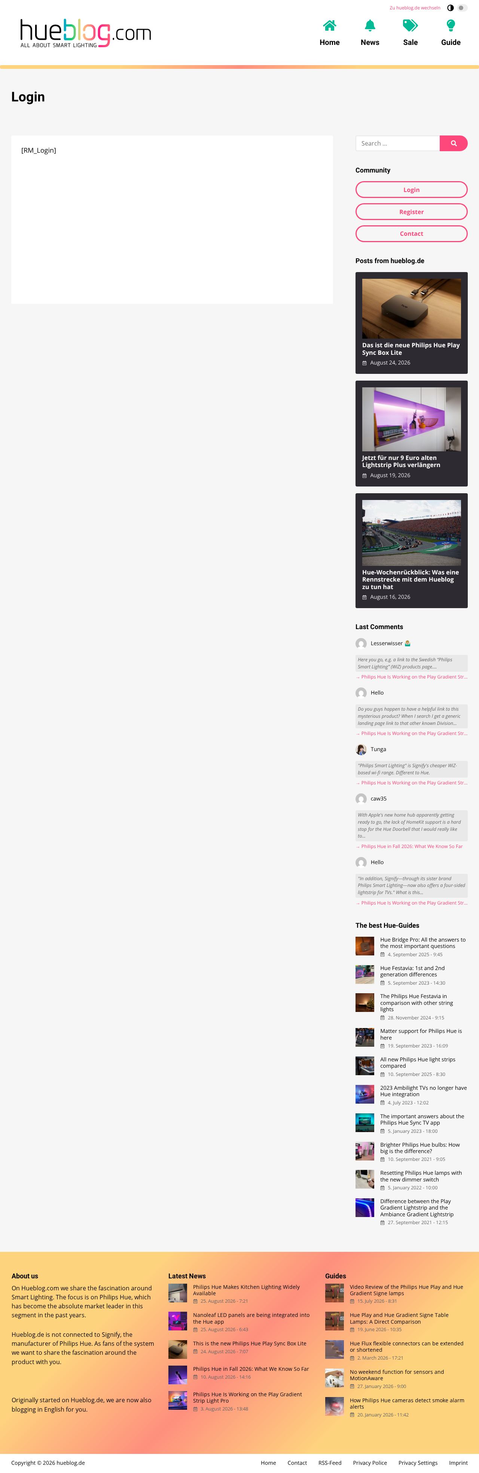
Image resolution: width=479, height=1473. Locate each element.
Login (411, 190)
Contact (411, 233)
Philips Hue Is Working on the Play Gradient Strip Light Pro (247, 1397)
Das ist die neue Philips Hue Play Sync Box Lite (411, 349)
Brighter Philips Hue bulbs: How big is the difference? (420, 1148)
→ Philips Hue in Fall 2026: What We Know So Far (409, 846)
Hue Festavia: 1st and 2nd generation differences (412, 971)
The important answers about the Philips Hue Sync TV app (422, 1119)
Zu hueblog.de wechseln (415, 7)
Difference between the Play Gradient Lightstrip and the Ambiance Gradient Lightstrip (417, 1208)
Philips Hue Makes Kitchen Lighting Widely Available (246, 1289)
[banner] (85, 32)
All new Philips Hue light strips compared (417, 1063)
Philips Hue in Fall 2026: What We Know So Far (251, 1369)
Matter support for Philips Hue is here (421, 1034)
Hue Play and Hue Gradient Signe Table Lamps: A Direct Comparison (399, 1318)
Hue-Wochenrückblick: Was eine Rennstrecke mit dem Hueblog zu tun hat (410, 580)
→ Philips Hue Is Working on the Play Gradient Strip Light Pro (412, 677)
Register (411, 212)
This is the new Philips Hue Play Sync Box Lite (249, 1343)
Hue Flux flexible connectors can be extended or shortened (407, 1346)
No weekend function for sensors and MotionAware (397, 1374)
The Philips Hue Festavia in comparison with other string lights (416, 1003)
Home (268, 1463)
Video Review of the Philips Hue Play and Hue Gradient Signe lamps (406, 1289)
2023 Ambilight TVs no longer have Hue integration (423, 1091)
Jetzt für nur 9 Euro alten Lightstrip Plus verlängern (401, 461)
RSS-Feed (330, 1463)
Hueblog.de (87, 1400)
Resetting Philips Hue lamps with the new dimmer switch (421, 1176)
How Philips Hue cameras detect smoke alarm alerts (407, 1403)
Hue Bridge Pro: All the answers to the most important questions (423, 943)
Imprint (458, 1463)
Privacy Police (370, 1463)
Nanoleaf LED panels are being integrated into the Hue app (251, 1318)
